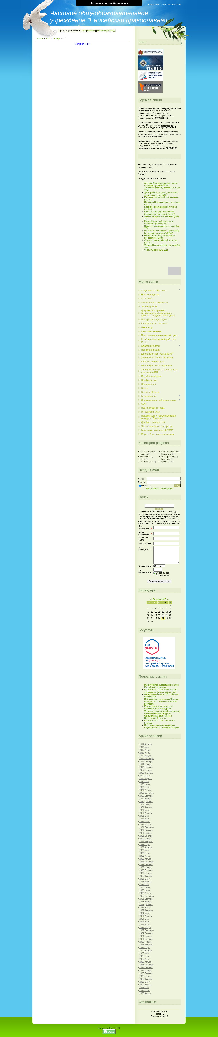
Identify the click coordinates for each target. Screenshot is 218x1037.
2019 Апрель (145, 744)
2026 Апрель (145, 985)
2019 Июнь (144, 750)
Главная (91, 31)
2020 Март (144, 776)
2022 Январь (145, 839)
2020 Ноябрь (145, 798)
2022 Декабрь (146, 870)
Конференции (146, 451)
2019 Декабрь (146, 767)
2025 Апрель (145, 950)
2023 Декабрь (146, 904)
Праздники (166, 454)
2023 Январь (145, 873)
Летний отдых (146, 461)
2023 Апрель (145, 881)
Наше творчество (169, 451)
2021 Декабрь (146, 836)
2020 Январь (145, 770)
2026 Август (145, 993)
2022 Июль (144, 856)
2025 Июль (144, 959)
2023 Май (144, 884)
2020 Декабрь (146, 801)
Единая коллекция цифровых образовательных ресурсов (158, 707)
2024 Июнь (144, 922)
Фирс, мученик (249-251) (156, 250)
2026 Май (144, 987)
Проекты (144, 454)
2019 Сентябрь (146, 758)
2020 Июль (144, 787)
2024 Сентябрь (146, 930)
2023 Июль (144, 890)
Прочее (164, 461)
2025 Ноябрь (145, 970)
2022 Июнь (144, 853)
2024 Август (145, 927)
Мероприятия (167, 456)
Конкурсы (165, 459)
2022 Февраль (146, 841)
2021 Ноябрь (145, 833)
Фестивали (145, 456)
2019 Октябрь (146, 761)
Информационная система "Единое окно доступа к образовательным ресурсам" (161, 701)
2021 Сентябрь (146, 827)
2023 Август (145, 893)
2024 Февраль (146, 910)
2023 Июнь (144, 887)
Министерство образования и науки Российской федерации (161, 686)
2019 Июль (144, 753)
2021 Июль (144, 821)
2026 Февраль (146, 979)
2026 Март (144, 982)
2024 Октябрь (146, 933)
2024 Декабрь (146, 939)
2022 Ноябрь (145, 867)
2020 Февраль (146, 773)
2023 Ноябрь (145, 902)
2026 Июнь (144, 990)
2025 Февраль (146, 944)
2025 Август (145, 962)
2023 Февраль (146, 876)
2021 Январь (145, 804)
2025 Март (144, 947)
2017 (48, 38)
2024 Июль (144, 924)
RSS (84, 31)
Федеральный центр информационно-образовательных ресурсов (162, 712)
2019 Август (145, 756)
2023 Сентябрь (146, 896)
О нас (142, 459)
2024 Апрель (145, 916)
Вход (112, 31)
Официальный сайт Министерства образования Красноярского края (160, 690)
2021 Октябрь (146, 830)
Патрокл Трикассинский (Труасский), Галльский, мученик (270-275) (162, 232)
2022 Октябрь (146, 864)
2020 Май (144, 781)
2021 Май (144, 816)
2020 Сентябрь (146, 793)
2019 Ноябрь (145, 764)
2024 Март (144, 913)
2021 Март (144, 810)
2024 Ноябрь (145, 936)
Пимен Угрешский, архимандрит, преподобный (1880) (160, 236)
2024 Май (144, 919)
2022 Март (144, 844)
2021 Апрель (145, 813)
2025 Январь (145, 942)
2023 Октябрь (146, 899)
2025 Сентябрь (146, 965)
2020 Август (145, 790)
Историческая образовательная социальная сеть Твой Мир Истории (161, 726)
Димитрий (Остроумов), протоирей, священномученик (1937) (161, 193)
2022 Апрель (145, 847)
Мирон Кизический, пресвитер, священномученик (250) (159, 222)
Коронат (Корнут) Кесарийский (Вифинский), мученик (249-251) (159, 212)
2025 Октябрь (146, 967)
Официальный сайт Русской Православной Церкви (158, 717)
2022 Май (144, 850)
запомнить (146, 485)
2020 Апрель (145, 778)
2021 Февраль (146, 807)
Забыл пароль (152, 488)
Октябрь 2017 (159, 599)
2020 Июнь (144, 784)
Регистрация (103, 31)
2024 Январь (145, 907)
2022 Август (145, 859)
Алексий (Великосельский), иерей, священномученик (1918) (161, 184)
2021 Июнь (144, 819)
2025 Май (144, 953)
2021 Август (145, 824)
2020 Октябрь (146, 796)
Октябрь (57, 38)
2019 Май (144, 747)
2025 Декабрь (146, 973)
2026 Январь (145, 976)
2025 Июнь (144, 956)
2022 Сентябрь (146, 861)
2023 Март (144, 879)
